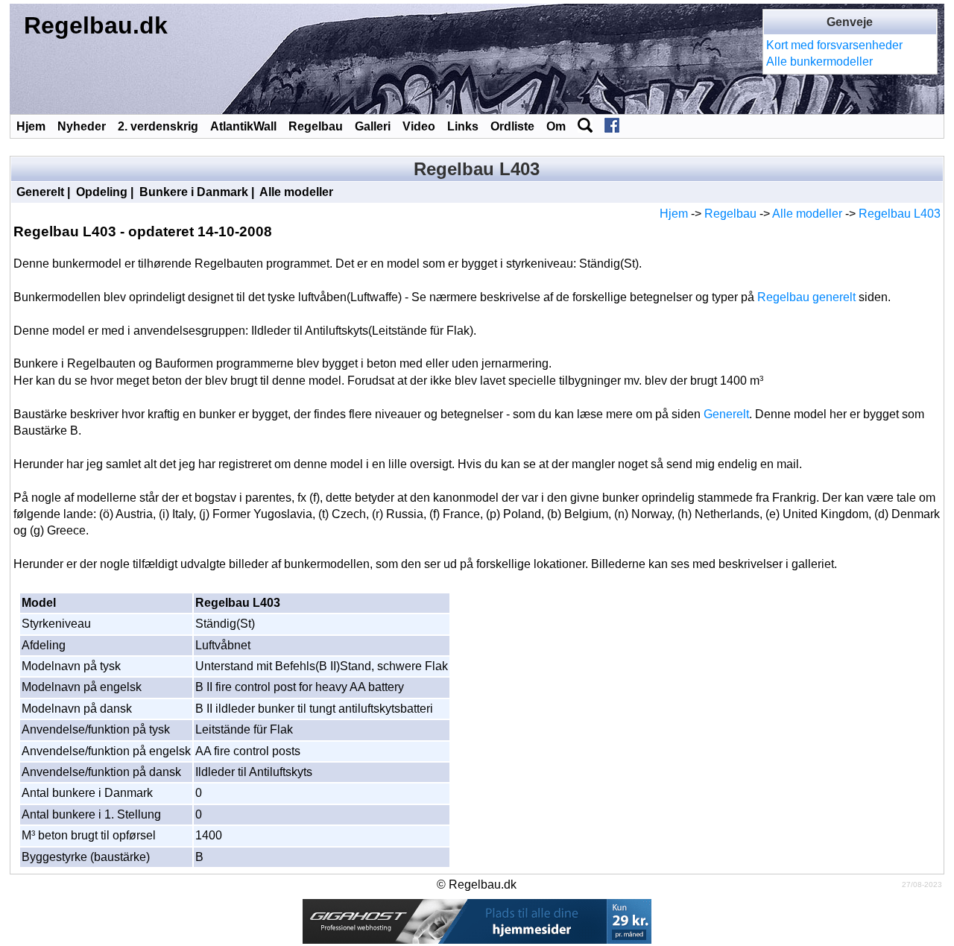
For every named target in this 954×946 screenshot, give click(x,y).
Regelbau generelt (806, 297)
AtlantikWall (243, 126)
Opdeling (101, 192)
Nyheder (81, 126)
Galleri (373, 126)
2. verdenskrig (158, 126)
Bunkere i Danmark (193, 192)
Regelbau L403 (900, 213)
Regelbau (315, 126)
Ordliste (512, 126)
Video (418, 126)
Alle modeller (296, 192)
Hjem (30, 126)
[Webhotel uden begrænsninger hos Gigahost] (477, 921)
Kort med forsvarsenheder (834, 45)
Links (462, 126)
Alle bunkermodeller (819, 61)
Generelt (40, 192)
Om (556, 126)
